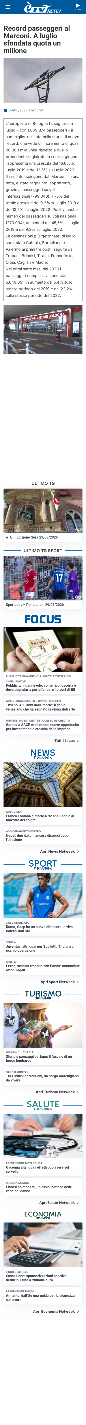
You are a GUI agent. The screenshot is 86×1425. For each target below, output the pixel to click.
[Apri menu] (8, 7)
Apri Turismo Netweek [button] (55, 1092)
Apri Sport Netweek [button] (58, 982)
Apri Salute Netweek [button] (57, 1202)
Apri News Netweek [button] (57, 851)
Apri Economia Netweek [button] (54, 1311)
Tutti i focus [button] (64, 740)
